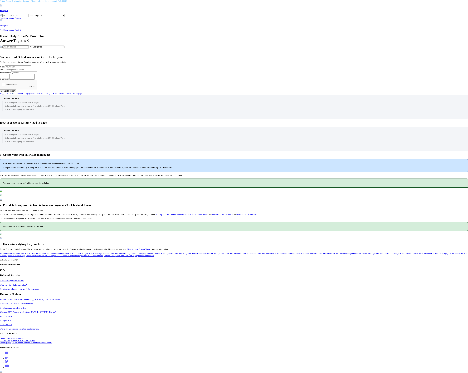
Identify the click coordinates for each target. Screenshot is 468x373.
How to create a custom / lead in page (67, 93)
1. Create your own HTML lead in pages (22, 103)
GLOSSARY (5, 341)
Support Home (5, 93)
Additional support (7, 18)
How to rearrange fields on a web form (103, 253)
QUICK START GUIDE (25, 341)
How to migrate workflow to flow (13, 308)
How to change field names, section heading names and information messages (370, 253)
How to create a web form (34, 253)
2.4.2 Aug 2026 (6, 325)
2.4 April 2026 (5, 320)
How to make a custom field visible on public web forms (287, 253)
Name (2, 67)
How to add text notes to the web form (324, 253)
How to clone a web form (55, 253)
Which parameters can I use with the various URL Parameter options (182, 214)
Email (2, 70)
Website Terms (23, 343)
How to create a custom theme (411, 253)
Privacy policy (5, 343)
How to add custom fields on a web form (249, 253)
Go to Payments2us (16, 338)
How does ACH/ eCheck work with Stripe (16, 304)
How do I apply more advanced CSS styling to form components (129, 256)
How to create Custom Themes (139, 249)
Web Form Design (44, 93)
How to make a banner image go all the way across (443, 253)
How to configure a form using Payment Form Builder (140, 253)
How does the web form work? (12, 253)
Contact (18, 18)
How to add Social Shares (93, 256)
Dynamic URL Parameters (246, 214)
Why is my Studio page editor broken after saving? (19, 329)
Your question (5, 73)
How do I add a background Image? (69, 256)
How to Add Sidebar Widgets (76, 253)
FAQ (13, 341)
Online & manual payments (24, 93)
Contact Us (4, 338)
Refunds (32, 343)
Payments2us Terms (44, 343)
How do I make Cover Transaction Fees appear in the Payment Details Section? (30, 299)
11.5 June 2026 (6, 316)
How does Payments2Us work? (12, 281)
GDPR (14, 343)
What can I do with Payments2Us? (13, 285)
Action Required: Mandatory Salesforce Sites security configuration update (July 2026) (33, 1)
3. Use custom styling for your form (19, 109)
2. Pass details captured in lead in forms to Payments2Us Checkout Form (35, 106)
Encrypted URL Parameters (222, 214)
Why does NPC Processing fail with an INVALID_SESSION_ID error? (28, 312)
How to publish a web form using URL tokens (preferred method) (186, 253)
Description (4, 79)
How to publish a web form (222, 253)
